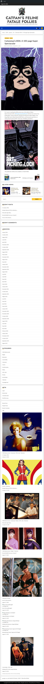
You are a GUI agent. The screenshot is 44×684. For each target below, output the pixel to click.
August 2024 (4, 252)
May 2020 (4, 326)
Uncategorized (5, 382)
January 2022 (5, 286)
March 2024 (4, 254)
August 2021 (4, 296)
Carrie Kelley (4, 359)
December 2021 (5, 289)
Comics (11, 38)
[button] (1, 28)
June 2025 (4, 239)
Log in (3, 390)
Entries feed (4, 393)
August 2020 (4, 321)
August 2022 (4, 271)
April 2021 (4, 303)
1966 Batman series (14, 188)
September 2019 (5, 340)
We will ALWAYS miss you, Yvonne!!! (9, 215)
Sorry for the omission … (7, 217)
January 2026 (5, 232)
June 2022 (4, 276)
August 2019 (4, 343)
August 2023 (4, 259)
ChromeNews (31, 682)
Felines (36, 189)
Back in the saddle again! (7, 608)
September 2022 (5, 269)
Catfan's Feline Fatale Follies (22, 19)
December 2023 (5, 257)
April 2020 (4, 328)
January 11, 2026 (15, 193)
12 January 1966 (14, 192)
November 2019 (5, 335)
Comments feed (5, 395)
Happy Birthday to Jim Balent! (8, 616)
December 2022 (5, 266)
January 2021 (5, 308)
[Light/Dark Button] (37, 28)
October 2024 (5, 247)
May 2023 (4, 261)
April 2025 (4, 242)
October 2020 (5, 316)
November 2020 (5, 313)
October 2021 (5, 291)
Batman (5, 673)
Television (12, 190)
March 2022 (4, 284)
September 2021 (5, 293)
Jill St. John (17, 189)
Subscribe (42, 28)
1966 (3, 673)
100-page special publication (21, 113)
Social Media (4, 377)
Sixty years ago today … (36, 192)
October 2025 (5, 234)
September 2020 (5, 318)
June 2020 (4, 323)
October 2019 (5, 338)
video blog (18, 673)
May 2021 (4, 301)
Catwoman (7, 38)
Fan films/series (5, 367)
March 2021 (4, 306)
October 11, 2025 (35, 193)
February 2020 (5, 330)
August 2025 (4, 237)
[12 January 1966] (6, 191)
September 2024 (5, 249)
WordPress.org (5, 398)
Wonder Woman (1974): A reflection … (9, 210)
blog (6, 673)
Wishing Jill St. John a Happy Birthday (9, 669)
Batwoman (4, 357)
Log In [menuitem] (4, 1)
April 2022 (4, 281)
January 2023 (5, 264)
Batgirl (3, 354)
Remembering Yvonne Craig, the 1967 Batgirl (11, 632)
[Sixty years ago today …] (26, 191)
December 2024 (5, 244)
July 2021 (4, 298)
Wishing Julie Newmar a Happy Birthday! (10, 624)
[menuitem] (1, 1)
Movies (3, 374)
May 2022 (4, 279)
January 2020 (5, 333)
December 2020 (5, 311)
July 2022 (4, 274)
